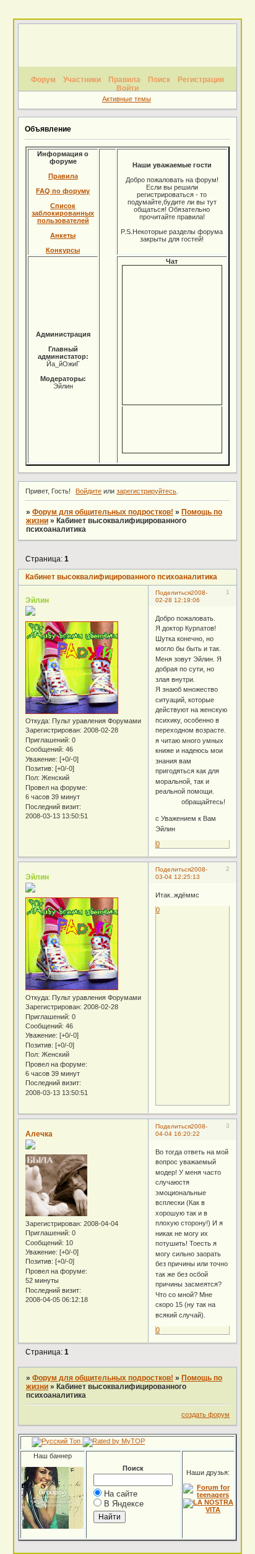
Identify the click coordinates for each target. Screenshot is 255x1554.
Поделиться (173, 592)
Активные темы (126, 99)
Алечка (39, 1134)
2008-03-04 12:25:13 (181, 873)
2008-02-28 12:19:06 (181, 596)
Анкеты (63, 235)
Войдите (89, 491)
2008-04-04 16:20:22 (181, 1130)
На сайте (120, 1493)
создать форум (205, 1414)
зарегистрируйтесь (146, 491)
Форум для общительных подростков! (102, 512)
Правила (63, 176)
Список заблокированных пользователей (63, 213)
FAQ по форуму (63, 191)
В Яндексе (124, 1503)
